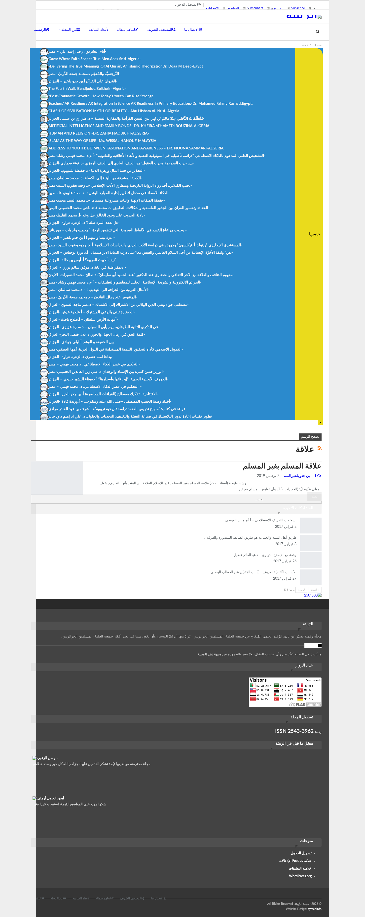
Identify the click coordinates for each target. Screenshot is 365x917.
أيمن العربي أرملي (50, 798)
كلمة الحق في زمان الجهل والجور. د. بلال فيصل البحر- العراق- (96, 334)
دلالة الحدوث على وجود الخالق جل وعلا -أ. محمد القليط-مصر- (96, 215)
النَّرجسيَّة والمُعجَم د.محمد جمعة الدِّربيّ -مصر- (84, 74)
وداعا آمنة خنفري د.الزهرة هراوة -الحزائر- (80, 357)
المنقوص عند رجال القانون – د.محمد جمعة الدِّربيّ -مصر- (92, 297)
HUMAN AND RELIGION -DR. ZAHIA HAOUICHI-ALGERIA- (98, 133)
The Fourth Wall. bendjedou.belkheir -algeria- (87, 89)
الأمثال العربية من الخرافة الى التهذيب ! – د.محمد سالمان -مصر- (98, 290)
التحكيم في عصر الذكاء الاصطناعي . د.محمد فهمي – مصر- (94, 364)
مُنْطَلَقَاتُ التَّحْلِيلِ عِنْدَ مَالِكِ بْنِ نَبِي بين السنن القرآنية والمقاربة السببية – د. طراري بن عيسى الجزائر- (126, 118)
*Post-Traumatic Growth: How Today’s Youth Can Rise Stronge (100, 96)
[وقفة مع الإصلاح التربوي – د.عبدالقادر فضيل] (311, 560)
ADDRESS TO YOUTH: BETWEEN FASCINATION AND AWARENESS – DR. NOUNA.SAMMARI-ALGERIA (135, 148)
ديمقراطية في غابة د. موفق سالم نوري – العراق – (87, 267)
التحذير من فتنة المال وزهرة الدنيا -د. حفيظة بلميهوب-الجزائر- (96, 171)
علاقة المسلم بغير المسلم (282, 466)
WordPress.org (300, 876)
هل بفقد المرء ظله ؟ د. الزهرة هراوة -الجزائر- (84, 223)
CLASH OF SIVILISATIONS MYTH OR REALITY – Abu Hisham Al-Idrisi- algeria (113, 111)
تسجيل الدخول (301, 853)
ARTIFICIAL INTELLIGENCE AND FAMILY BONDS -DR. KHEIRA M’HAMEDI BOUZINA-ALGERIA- (129, 126)
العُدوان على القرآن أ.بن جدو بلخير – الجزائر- (82, 81)
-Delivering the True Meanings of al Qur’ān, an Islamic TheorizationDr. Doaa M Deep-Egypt (125, 66)
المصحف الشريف (159, 30)
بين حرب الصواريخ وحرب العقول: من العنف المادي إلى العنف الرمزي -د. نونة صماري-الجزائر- (121, 163)
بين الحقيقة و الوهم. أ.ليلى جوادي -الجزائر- (81, 342)
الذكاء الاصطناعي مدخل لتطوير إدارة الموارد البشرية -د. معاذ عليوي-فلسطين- (109, 193)
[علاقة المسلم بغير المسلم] (57, 478)
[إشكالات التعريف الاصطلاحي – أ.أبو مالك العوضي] (311, 525)
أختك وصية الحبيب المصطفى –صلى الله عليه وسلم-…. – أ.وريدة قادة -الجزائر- (109, 401)
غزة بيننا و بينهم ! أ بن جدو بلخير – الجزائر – (81, 238)
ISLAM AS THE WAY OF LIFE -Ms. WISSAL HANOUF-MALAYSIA (102, 141)
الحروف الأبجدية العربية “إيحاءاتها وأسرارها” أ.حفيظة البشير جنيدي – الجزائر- (108, 379)
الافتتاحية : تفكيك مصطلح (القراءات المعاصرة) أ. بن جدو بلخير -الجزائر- (103, 394)
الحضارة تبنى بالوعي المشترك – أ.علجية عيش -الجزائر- (91, 312)
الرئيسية (40, 30)
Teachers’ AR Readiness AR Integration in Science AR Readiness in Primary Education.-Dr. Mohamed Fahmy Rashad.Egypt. (150, 104)
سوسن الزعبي (47, 758)
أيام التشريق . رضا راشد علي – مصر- (77, 51)
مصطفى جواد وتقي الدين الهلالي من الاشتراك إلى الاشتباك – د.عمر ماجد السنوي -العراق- (118, 305)
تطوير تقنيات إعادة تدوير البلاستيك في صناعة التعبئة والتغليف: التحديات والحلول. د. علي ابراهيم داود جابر (130, 416)
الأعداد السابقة (99, 30)
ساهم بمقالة (125, 30)
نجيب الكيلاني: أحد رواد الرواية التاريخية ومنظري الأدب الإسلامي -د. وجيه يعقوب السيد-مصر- (120, 185)
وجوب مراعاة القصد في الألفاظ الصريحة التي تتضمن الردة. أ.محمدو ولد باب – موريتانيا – (117, 230)
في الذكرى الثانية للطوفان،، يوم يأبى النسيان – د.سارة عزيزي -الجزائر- (103, 327)
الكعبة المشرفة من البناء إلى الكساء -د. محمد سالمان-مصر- (95, 178)
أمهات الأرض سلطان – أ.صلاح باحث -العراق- (83, 319)
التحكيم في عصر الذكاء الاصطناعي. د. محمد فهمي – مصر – (95, 386)
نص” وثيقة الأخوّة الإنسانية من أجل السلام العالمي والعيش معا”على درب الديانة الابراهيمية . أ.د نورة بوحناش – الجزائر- (140, 252)
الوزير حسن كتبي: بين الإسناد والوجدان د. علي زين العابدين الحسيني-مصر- (106, 372)
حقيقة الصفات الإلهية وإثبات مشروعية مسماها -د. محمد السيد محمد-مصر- (106, 200)
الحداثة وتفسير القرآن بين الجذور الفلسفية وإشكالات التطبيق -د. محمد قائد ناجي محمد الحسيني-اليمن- (129, 208)
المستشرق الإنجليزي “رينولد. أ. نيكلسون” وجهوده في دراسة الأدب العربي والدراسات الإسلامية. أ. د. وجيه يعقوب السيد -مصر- (145, 245)
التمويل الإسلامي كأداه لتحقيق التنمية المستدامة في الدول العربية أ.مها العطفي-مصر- (115, 349)
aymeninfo (315, 909)
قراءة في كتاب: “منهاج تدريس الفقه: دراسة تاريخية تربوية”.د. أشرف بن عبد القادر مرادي (116, 409)
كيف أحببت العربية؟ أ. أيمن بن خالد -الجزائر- (82, 260)
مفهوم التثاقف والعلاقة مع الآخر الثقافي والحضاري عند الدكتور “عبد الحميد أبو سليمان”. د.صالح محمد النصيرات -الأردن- (141, 275)
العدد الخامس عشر (33, 461)
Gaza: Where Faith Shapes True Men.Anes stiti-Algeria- (94, 59)
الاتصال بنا (191, 30)
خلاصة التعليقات (300, 868)
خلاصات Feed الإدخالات (295, 861)
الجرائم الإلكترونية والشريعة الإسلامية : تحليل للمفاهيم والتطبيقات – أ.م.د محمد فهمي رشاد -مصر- (125, 282)
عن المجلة (68, 30)
